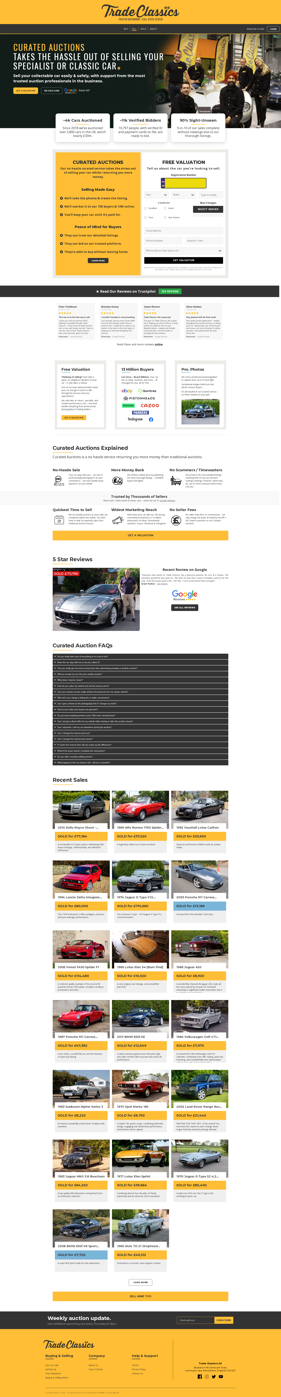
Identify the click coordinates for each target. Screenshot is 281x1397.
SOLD (143, 28)
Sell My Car (50, 1369)
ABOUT (153, 28)
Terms (135, 1365)
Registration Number (183, 174)
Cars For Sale (52, 1365)
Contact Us (137, 1373)
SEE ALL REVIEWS (184, 607)
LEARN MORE (98, 260)
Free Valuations (53, 1373)
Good (171, 208)
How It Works (96, 1369)
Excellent (153, 208)
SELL (134, 28)
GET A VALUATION (140, 535)
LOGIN (273, 29)
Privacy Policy (139, 1369)
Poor (151, 217)
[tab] (140, 656)
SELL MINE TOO (140, 1296)
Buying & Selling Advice (56, 1377)
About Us (93, 1365)
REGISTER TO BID (255, 29)
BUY (126, 28)
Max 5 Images (208, 202)
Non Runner (174, 217)
